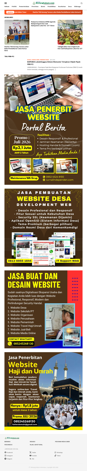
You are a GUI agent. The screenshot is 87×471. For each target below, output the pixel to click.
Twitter (34, 452)
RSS (33, 459)
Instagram (10, 456)
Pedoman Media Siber (62, 442)
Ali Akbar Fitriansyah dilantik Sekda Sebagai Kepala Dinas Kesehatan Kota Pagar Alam (68, 48)
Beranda (7, 442)
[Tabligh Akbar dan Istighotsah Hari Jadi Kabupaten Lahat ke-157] (43, 32)
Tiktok (58, 456)
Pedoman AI (8, 445)
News (37, 59)
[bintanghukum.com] (43, 3)
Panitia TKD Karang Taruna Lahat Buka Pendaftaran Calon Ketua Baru (38, 12)
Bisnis (29, 59)
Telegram (9, 459)
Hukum (34, 59)
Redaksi (32, 442)
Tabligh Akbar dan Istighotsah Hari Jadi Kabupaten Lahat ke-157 (43, 48)
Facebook (10, 452)
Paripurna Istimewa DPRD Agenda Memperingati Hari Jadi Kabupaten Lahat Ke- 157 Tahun (16, 24)
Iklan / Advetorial (36, 445)
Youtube (34, 456)
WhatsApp (60, 452)
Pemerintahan (44, 59)
